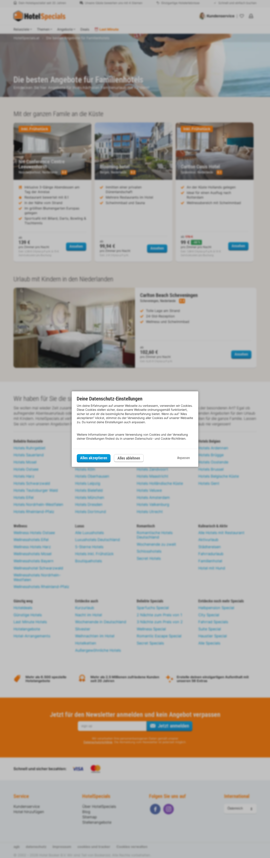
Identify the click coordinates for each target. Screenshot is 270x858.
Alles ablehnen (128, 458)
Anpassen (183, 458)
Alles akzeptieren (93, 458)
